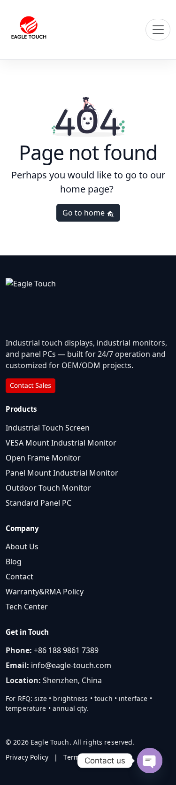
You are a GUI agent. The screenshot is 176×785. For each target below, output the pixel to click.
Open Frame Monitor (43, 458)
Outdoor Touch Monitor (48, 488)
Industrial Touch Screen (48, 428)
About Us (22, 546)
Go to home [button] (84, 213)
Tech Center (27, 606)
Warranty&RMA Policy (45, 591)
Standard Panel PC (38, 503)
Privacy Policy (27, 757)
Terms (73, 757)
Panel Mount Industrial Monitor (62, 473)
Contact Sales (30, 385)
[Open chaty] (149, 760)
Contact (19, 576)
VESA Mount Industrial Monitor (61, 443)
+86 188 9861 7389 (66, 650)
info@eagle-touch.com (71, 665)
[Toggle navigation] (157, 29)
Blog (14, 561)
